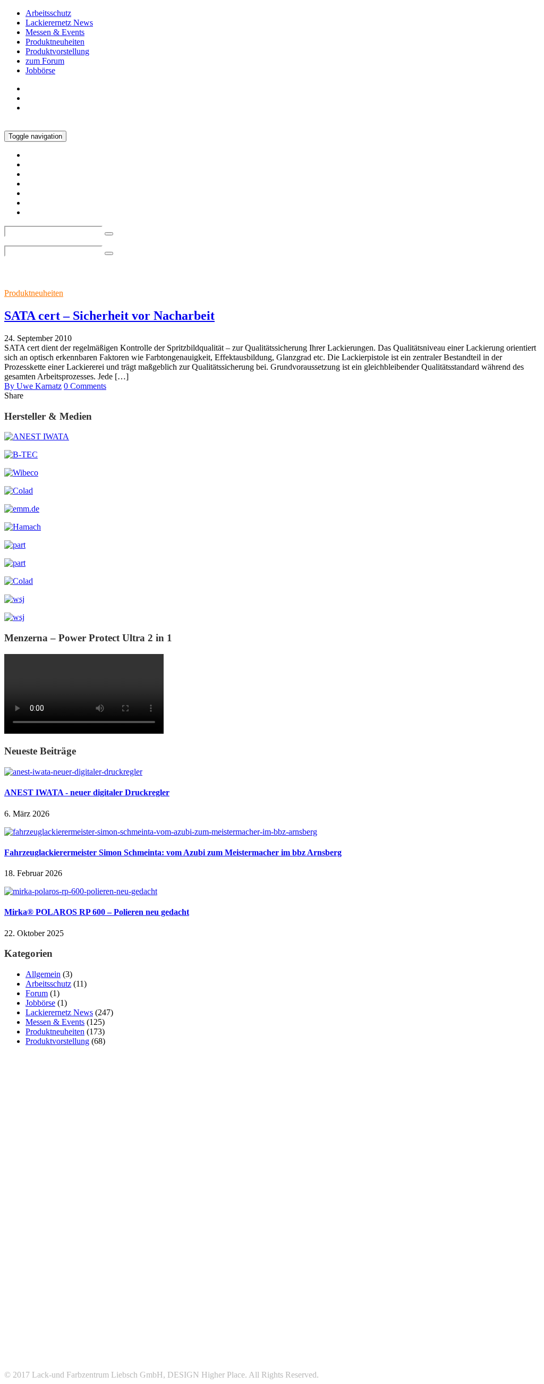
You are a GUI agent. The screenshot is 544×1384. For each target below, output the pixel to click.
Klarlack (328, 1262)
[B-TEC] (21, 454)
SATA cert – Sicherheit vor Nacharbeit (109, 315)
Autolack (242, 1248)
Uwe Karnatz (33, 385)
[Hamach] (22, 526)
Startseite (41, 88)
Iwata (253, 1261)
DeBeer (78, 1262)
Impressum (44, 1337)
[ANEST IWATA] (36, 436)
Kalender (288, 1262)
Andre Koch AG (110, 1248)
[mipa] (15, 544)
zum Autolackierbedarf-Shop (74, 107)
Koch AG (379, 1261)
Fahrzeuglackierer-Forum (68, 1356)
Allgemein (43, 974)
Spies (143, 1295)
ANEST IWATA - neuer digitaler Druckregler (86, 792)
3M (25, 1246)
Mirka (28, 1276)
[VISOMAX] (14, 617)
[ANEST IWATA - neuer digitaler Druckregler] (73, 771)
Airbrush (65, 1248)
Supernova (374, 1295)
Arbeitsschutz (48, 13)
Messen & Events (55, 32)
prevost (255, 1277)
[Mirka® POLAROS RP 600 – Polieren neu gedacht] (80, 891)
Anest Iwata (177, 1246)
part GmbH (80, 1276)
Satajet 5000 (432, 1278)
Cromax (33, 1260)
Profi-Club (291, 1277)
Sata (385, 1275)
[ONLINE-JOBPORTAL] (14, 599)
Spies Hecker (213, 1292)
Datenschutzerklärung (62, 1347)
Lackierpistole (445, 1261)
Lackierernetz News (59, 22)
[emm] (21, 508)
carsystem (489, 1248)
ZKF (497, 1295)
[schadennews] (18, 580)
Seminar (19, 1295)
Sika (74, 1295)
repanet (334, 1276)
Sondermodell (108, 1295)
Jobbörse (40, 70)
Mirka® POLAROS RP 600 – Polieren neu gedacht (96, 911)
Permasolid (127, 1278)
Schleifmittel (488, 1276)
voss (433, 1295)
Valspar (407, 1295)
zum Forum (45, 60)
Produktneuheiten (55, 41)
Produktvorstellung (57, 51)
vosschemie (465, 1295)
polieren (162, 1278)
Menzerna (501, 1262)
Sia (49, 1294)
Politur (193, 1278)
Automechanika (309, 1247)
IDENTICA (214, 1262)
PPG (222, 1277)
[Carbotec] (21, 472)
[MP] (15, 562)
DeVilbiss (112, 1262)
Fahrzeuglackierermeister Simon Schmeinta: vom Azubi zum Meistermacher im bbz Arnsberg (173, 852)
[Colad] (18, 490)
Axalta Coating (446, 1249)
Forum (37, 993)
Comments (85, 385)
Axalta (387, 1245)
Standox (313, 1292)
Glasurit (176, 1262)
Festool (144, 1262)
